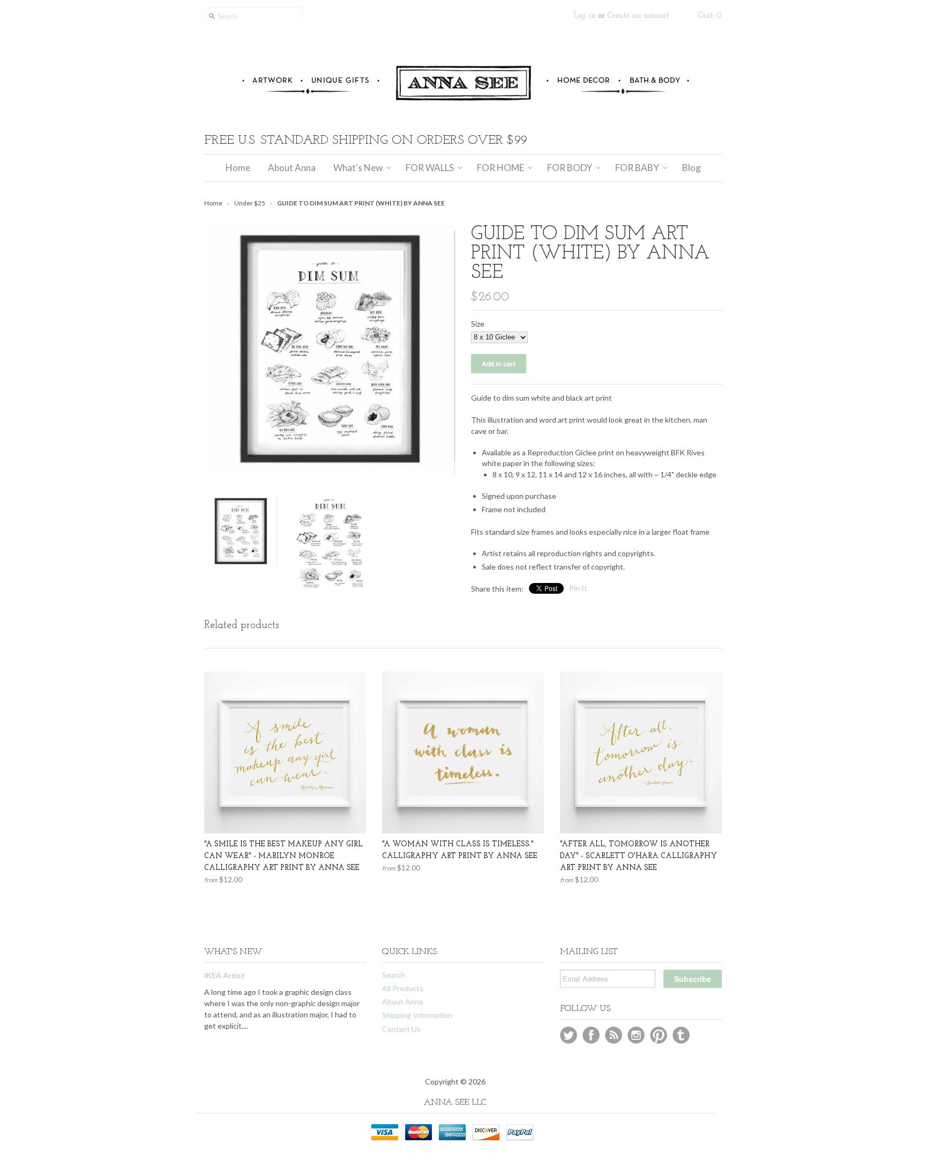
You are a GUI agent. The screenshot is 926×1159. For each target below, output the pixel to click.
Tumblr (681, 1035)
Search (393, 974)
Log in (585, 16)
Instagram (636, 1035)
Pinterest (658, 1035)
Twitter (568, 1035)
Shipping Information (417, 1015)
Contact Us (401, 1028)
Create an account (638, 16)
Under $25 (249, 203)
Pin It (578, 588)
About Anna (402, 1001)
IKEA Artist (224, 975)
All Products (402, 988)
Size (477, 323)
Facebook (591, 1035)
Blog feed (613, 1035)
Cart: (710, 16)
